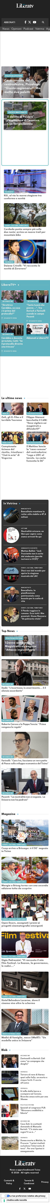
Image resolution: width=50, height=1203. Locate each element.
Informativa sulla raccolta (15, 1200)
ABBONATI (9, 22)
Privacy (45, 1182)
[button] (20, 1189)
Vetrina (39, 29)
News (5, 29)
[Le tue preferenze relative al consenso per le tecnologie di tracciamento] (4, 1200)
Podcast (28, 29)
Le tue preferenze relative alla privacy (27, 1196)
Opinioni (16, 29)
